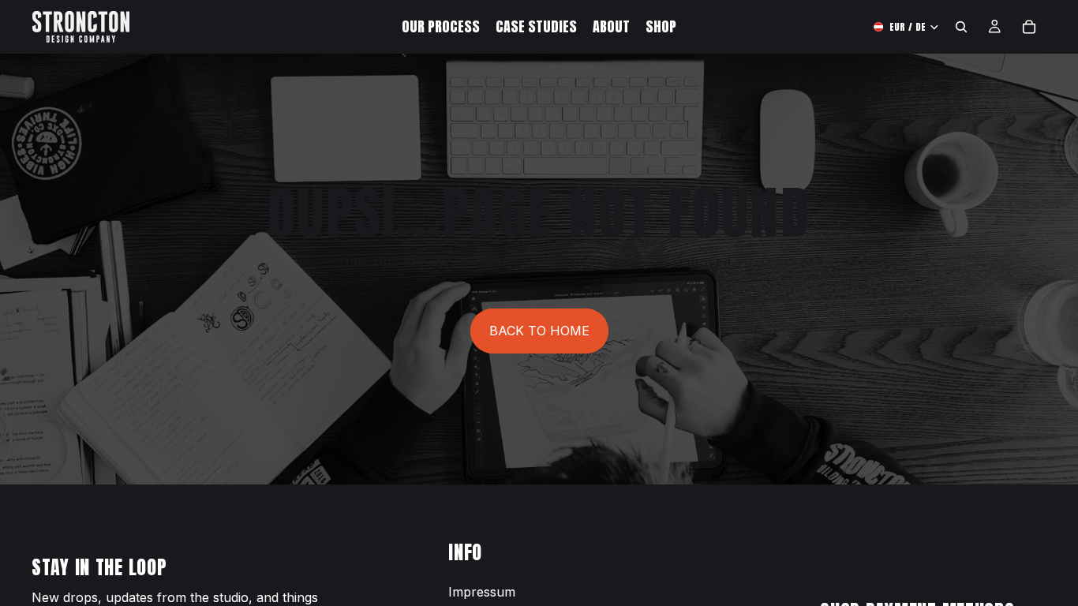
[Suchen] (961, 26)
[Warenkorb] (1029, 26)
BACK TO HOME (539, 331)
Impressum (481, 592)
